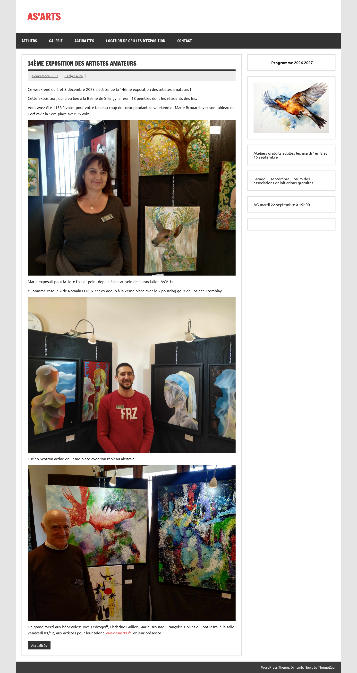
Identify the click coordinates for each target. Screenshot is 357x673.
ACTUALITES (84, 40)
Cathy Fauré (74, 76)
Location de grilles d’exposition (135, 40)
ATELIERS (29, 40)
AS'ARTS (44, 16)
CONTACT (184, 40)
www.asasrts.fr (118, 632)
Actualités (39, 645)
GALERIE (56, 40)
